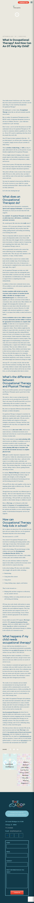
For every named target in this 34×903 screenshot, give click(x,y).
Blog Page (23, 36)
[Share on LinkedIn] (17, 749)
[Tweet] (14, 749)
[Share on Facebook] (10, 749)
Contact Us (17, 892)
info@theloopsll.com (15, 831)
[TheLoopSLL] (17, 7)
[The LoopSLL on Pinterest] (7, 835)
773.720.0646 (9, 828)
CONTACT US (23, 2)
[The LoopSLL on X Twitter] (21, 835)
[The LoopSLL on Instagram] (16, 835)
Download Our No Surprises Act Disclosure (17, 813)
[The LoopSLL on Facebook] (12, 835)
